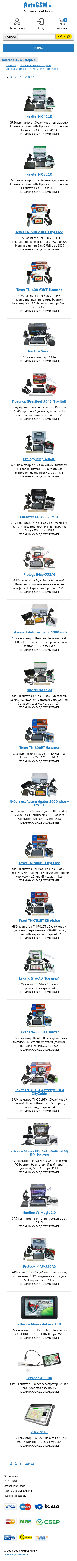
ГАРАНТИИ (10, 1481)
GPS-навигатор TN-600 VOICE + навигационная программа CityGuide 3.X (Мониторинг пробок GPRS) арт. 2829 (39, 241)
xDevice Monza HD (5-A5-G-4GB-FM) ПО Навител (39, 1153)
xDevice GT (39, 1432)
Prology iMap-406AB (39, 459)
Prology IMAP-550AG (39, 1266)
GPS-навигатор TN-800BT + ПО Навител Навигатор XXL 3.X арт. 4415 (39, 755)
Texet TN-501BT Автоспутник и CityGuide (39, 1092)
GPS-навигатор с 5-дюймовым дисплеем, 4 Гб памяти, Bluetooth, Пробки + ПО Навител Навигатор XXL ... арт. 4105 (39, 184)
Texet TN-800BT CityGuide (39, 863)
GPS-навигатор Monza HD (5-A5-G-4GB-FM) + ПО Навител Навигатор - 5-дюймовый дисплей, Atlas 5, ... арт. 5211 (39, 1164)
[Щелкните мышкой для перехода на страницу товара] (39, 100)
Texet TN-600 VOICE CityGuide (39, 232)
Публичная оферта (15, 1495)
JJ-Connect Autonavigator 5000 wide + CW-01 (39, 803)
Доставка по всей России (38, 11)
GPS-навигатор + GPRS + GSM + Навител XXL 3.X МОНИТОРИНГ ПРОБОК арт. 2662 (39, 1332)
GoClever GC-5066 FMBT (39, 516)
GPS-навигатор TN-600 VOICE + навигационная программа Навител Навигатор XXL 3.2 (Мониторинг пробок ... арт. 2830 (39, 301)
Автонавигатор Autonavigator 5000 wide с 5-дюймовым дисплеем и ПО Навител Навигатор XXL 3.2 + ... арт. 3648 (39, 815)
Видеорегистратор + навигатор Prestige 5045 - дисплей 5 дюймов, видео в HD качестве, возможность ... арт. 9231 (39, 411)
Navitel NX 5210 (39, 174)
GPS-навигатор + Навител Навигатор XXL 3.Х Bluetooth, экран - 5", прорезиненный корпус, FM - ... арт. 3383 (39, 642)
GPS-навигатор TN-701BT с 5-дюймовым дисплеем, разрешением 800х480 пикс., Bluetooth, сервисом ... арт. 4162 (39, 930)
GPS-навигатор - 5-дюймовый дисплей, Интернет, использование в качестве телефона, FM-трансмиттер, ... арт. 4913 (39, 584)
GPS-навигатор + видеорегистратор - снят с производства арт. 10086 (39, 1386)
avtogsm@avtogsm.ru (17, 1554)
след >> (29, 76)
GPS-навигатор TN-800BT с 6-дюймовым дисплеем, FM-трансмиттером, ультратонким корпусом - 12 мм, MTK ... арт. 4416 (39, 872)
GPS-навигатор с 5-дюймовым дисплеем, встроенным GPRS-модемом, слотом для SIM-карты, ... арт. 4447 (39, 1276)
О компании (11, 1476)
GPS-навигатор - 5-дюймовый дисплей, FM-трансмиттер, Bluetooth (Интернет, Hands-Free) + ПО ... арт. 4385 (39, 526)
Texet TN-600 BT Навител (39, 1032)
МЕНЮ (38, 47)
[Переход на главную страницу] (38, 5)
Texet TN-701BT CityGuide (39, 920)
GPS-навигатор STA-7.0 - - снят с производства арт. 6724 (39, 986)
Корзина (62, 24)
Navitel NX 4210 (39, 116)
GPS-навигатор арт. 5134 (39, 357)
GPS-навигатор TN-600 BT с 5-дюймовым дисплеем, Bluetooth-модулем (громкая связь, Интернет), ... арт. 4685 (39, 1042)
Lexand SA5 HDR (39, 1378)
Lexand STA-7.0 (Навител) (39, 978)
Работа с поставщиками (18, 1491)
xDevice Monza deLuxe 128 (39, 1324)
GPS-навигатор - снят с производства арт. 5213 (39, 1220)
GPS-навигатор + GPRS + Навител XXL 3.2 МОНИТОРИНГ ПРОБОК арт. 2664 (39, 1440)
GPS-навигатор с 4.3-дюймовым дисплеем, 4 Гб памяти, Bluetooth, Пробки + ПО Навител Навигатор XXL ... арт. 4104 (39, 126)
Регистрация (17, 28)
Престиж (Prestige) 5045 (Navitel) (39, 401)
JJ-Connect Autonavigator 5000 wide (39, 632)
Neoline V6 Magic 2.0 (39, 1212)
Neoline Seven (39, 351)
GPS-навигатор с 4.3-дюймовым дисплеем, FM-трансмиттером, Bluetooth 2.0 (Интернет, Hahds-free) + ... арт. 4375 (39, 468)
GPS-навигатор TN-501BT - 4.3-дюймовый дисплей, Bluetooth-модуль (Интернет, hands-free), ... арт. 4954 (39, 1103)
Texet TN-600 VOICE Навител (39, 289)
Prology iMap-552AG (39, 574)
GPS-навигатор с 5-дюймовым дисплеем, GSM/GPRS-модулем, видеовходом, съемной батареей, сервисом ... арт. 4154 (39, 699)
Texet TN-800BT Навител (39, 747)
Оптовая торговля (14, 1486)
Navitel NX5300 (39, 689)
